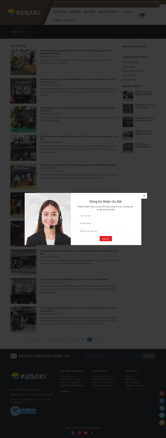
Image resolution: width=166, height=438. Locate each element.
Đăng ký (105, 239)
